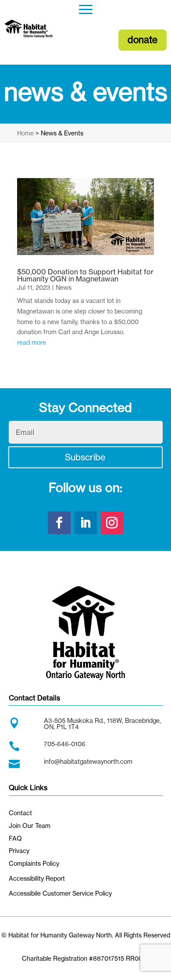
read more (31, 342)
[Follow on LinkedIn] (85, 522)
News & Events (62, 133)
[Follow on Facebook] (59, 522)
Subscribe (85, 457)
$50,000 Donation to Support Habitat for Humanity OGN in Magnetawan (85, 275)
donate (142, 39)
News (63, 287)
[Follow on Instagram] (111, 522)
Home (25, 133)
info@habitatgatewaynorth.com (88, 761)
